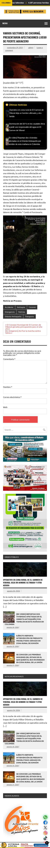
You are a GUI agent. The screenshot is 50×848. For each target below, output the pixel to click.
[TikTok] (45, 838)
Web (5, 407)
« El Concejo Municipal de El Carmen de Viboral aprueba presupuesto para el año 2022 (23, 326)
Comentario (9, 359)
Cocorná (32, 307)
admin (30, 47)
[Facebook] (45, 822)
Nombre (7, 387)
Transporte (29, 316)
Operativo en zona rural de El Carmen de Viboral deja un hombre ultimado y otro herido (23, 582)
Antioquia (21, 307)
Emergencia (9, 312)
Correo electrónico (12, 397)
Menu (5, 23)
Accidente (9, 307)
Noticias (21, 312)
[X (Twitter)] (45, 828)
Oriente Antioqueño (13, 316)
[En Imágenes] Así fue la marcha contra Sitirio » (23, 331)
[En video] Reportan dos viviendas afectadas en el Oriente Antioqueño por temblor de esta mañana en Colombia (24, 619)
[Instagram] (45, 833)
